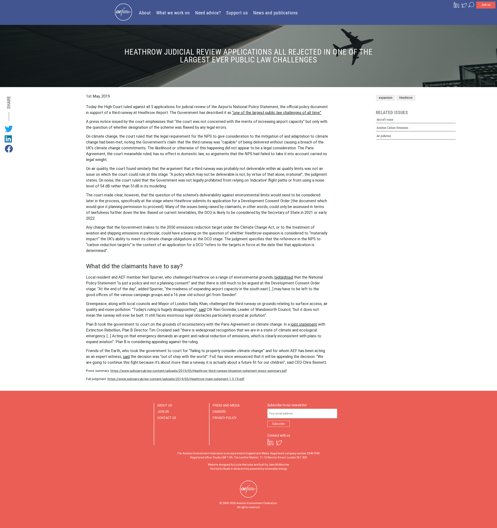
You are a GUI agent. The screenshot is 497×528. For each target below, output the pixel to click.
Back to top (476, 518)
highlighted (284, 277)
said (202, 309)
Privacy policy (224, 418)
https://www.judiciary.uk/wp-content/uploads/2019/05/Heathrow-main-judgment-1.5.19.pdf (176, 379)
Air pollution (384, 136)
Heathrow (406, 98)
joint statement (304, 324)
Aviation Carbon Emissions (392, 128)
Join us (486, 5)
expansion (385, 98)
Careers (219, 411)
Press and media (226, 405)
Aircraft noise (385, 120)
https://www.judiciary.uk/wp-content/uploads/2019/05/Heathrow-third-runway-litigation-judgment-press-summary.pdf (198, 371)
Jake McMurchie (279, 464)
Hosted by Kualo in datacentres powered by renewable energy (248, 468)
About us (164, 405)
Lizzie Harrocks (243, 464)
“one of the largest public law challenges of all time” (276, 112)
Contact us (166, 418)
